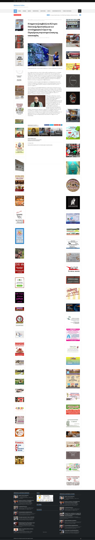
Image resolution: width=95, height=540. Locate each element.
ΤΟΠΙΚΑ (31, 19)
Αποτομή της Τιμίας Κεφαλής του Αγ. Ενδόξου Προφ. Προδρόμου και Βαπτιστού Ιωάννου (41, 15)
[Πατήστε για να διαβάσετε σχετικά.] (19, 401)
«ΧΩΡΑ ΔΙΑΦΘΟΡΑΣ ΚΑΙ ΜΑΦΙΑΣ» (70, 520)
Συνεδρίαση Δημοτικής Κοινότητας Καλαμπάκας (67, 15)
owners (32, 538)
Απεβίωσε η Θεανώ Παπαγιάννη (23, 495)
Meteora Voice (19, 5)
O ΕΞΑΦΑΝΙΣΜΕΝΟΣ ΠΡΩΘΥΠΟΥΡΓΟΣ (25, 512)
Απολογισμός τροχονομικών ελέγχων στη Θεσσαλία (26, 517)
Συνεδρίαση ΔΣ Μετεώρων (23, 506)
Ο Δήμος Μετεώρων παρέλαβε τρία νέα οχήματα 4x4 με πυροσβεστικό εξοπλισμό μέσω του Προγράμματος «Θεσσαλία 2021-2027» (73, 514)
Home (29, 19)
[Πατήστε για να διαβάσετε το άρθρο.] (73, 400)
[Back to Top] (80, 538)
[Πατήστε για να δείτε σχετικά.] (19, 326)
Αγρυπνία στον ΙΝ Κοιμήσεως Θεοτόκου (55, 134)
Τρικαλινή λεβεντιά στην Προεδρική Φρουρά (71, 530)
